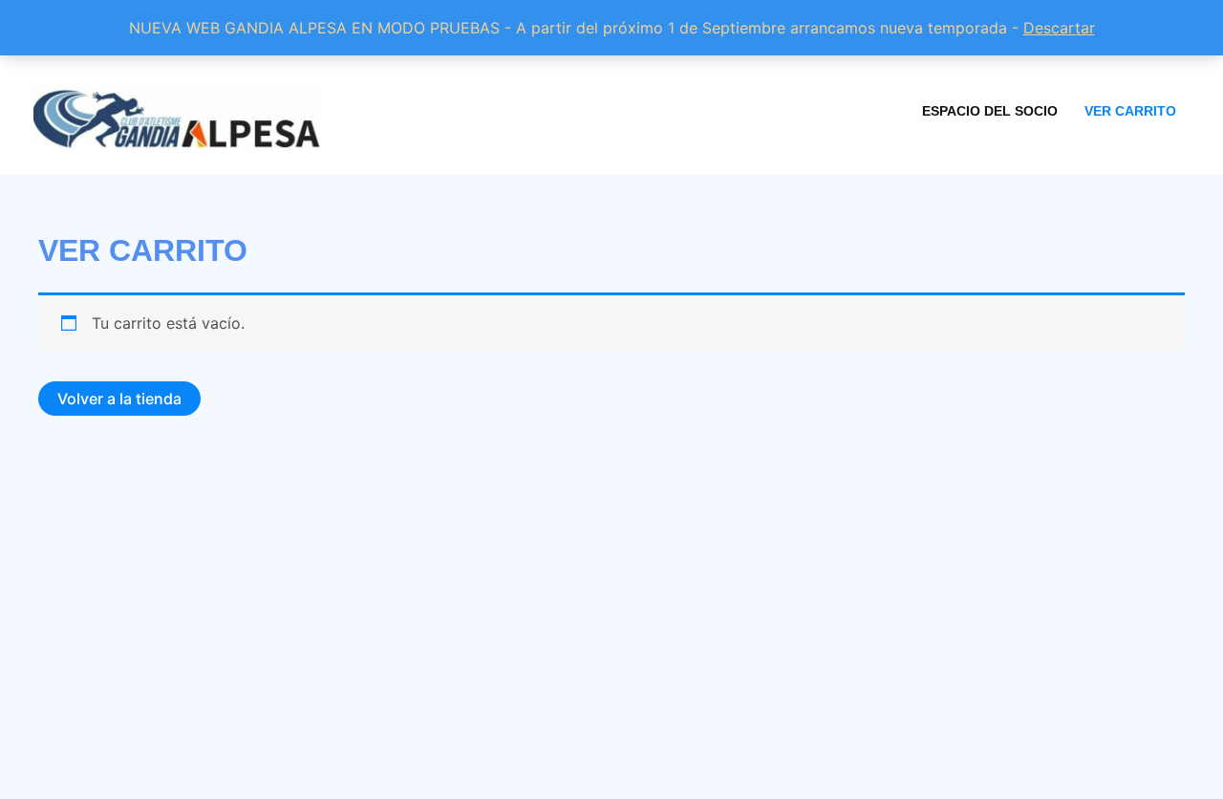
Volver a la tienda (119, 398)
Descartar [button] (1059, 27)
